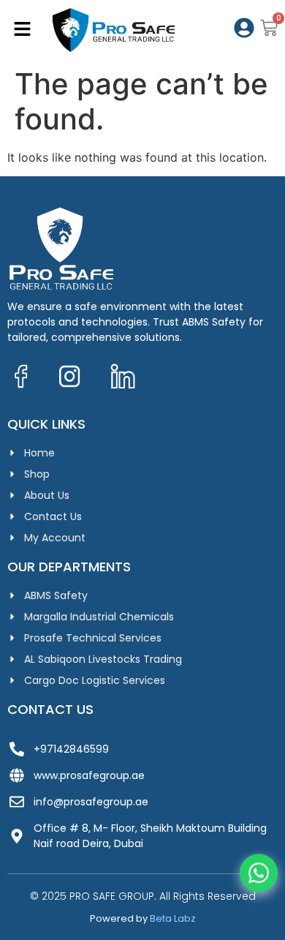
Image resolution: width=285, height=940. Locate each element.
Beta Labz (173, 918)
